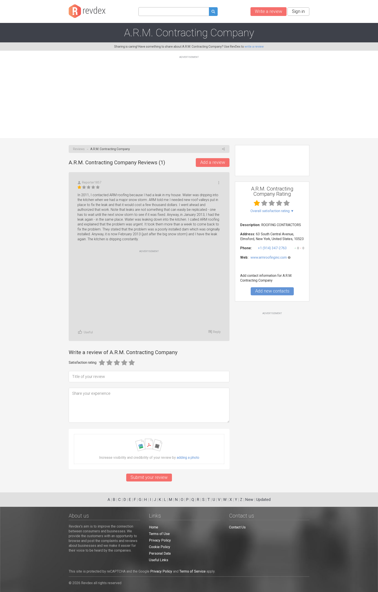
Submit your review (149, 477)
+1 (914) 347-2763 (272, 248)
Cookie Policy (159, 547)
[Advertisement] (189, 94)
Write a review (268, 11)
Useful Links (158, 560)
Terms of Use (159, 534)
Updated (263, 499)
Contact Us (237, 527)
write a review (254, 46)
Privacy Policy (160, 540)
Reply (217, 332)
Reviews (79, 149)
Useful (88, 332)
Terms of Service (192, 571)
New (249, 499)
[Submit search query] (213, 12)
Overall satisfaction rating (272, 211)
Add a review (212, 162)
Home (153, 527)
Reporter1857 (91, 182)
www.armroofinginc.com (268, 257)
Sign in (298, 11)
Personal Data (160, 553)
